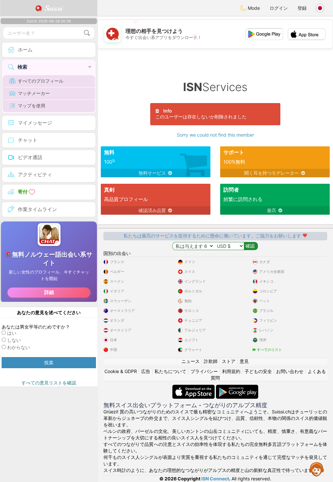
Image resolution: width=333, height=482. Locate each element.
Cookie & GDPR (120, 371)
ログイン (279, 8)
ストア (228, 361)
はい (11, 333)
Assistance (316, 469)
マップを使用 (31, 105)
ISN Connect (215, 478)
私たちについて (170, 371)
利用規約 (231, 371)
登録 (302, 8)
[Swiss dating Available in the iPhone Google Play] (237, 388)
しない (14, 340)
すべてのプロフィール (40, 81)
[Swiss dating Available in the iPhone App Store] (194, 388)
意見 (244, 361)
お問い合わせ (289, 371)
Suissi (52, 8)
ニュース (190, 361)
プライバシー (204, 371)
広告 (145, 371)
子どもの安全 (258, 371)
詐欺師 (211, 361)
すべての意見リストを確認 (48, 382)
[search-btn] (86, 33)
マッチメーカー (34, 93)
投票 (48, 362)
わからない (18, 347)
